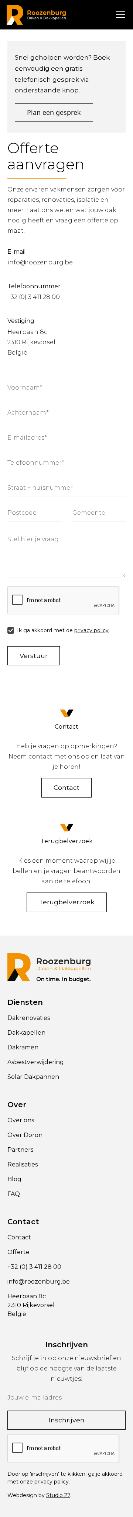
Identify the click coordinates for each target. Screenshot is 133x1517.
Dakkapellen (26, 1032)
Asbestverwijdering (35, 1062)
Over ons (20, 1120)
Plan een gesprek (54, 112)
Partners (20, 1149)
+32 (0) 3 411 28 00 (33, 296)
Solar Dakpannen (33, 1076)
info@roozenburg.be (40, 262)
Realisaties (22, 1164)
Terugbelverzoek (67, 902)
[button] (119, 15)
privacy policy (91, 630)
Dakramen (22, 1047)
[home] (36, 14)
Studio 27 (58, 1495)
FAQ (13, 1193)
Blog (14, 1179)
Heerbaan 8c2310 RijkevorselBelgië (31, 342)
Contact (66, 787)
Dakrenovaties (28, 1017)
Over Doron (24, 1134)
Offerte (18, 1252)
